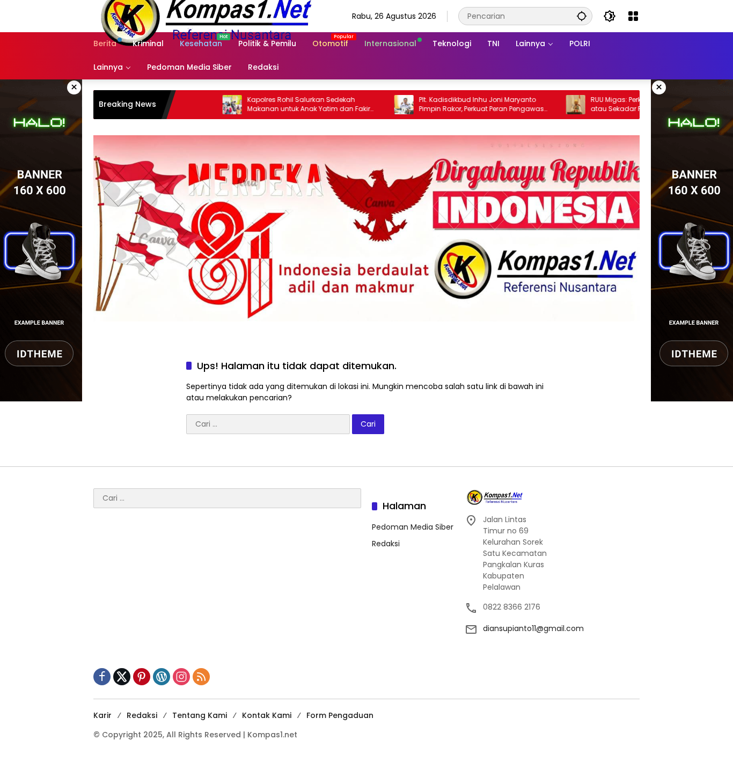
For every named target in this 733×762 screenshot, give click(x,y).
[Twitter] (121, 676)
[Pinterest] (141, 676)
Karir (102, 715)
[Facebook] (102, 676)
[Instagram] (181, 676)
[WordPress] (161, 676)
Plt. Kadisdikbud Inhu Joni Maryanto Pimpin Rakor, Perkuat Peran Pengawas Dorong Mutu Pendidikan (455, 105)
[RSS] (201, 676)
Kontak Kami (266, 715)
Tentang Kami (199, 715)
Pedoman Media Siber (412, 527)
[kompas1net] (204, 15)
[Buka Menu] (633, 16)
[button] (581, 16)
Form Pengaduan (339, 715)
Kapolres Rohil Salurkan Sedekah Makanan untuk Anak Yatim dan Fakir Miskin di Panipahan (282, 105)
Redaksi (386, 543)
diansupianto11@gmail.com (533, 628)
